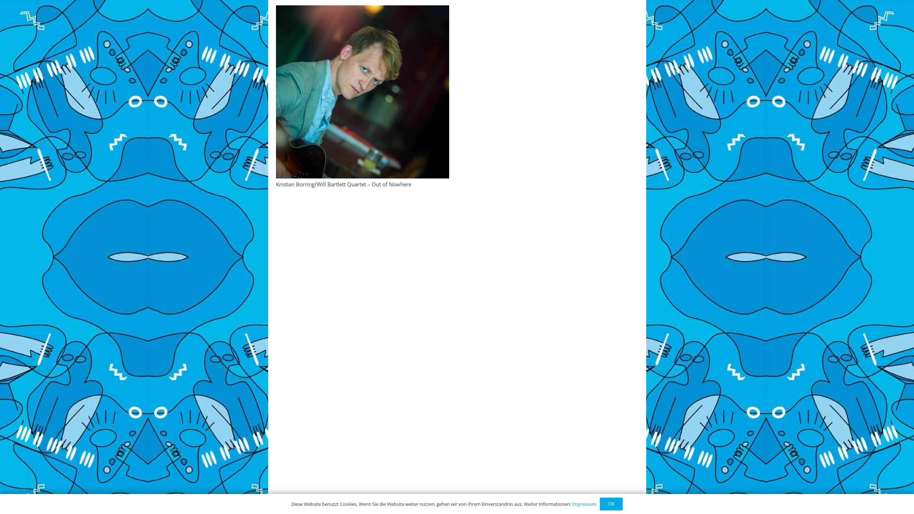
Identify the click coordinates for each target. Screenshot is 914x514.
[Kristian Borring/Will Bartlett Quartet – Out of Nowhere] (362, 91)
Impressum (584, 504)
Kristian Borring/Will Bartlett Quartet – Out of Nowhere (343, 184)
